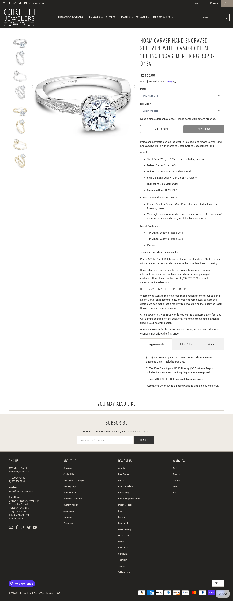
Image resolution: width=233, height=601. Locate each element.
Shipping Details (156, 344)
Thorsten (122, 560)
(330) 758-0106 (36, 3)
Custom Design (70, 505)
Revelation (123, 547)
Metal (143, 89)
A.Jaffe (121, 468)
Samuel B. (123, 553)
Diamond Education (72, 498)
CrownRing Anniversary (129, 498)
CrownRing (123, 492)
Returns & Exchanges (73, 480)
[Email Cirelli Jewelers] (4, 3)
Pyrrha (121, 541)
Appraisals (68, 511)
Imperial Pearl (125, 505)
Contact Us (68, 474)
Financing (68, 523)
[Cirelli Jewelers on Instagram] (14, 3)
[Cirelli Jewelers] (19, 17)
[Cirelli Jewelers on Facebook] (9, 3)
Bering (176, 468)
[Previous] (33, 86)
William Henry (125, 572)
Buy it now (204, 129)
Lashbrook (123, 523)
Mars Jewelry (124, 529)
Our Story (67, 468)
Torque (121, 566)
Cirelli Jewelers (125, 486)
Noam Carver (124, 535)
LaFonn (121, 517)
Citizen (176, 480)
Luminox (177, 486)
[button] (72, 17)
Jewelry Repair (70, 486)
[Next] (134, 86)
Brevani (121, 480)
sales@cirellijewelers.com (21, 491)
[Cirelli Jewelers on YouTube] (25, 3)
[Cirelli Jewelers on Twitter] (20, 3)
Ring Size (145, 104)
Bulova (176, 474)
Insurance (68, 517)
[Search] (225, 17)
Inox (120, 511)
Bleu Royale (123, 474)
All (174, 492)
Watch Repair (69, 492)
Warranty (212, 344)
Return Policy (186, 344)
